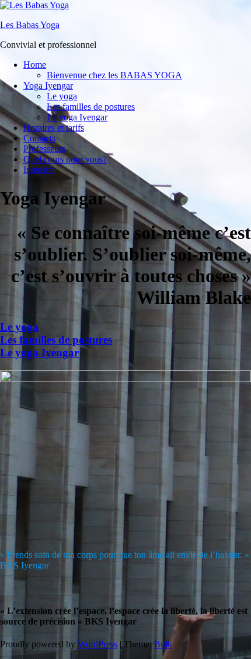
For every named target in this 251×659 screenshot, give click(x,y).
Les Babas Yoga (30, 25)
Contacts (39, 138)
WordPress (97, 644)
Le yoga (62, 96)
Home (34, 65)
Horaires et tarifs (53, 128)
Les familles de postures (91, 107)
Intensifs (38, 170)
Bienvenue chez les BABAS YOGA (114, 75)
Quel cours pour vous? (65, 159)
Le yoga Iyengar (77, 117)
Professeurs (44, 149)
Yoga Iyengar (48, 86)
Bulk (163, 644)
